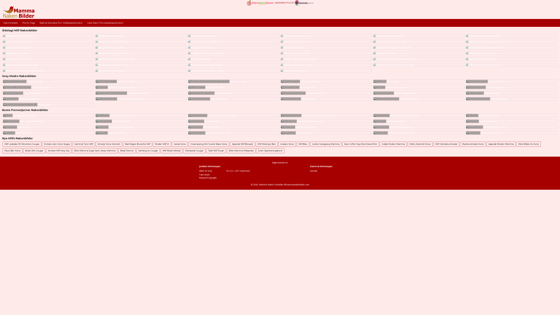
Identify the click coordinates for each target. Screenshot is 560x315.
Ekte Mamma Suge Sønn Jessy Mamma (95, 150)
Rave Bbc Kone (12, 150)
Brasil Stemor (127, 150)
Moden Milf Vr (162, 144)
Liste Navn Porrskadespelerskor (105, 22)
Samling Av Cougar (148, 150)
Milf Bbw (303, 144)
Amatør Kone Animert (109, 144)
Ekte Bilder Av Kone (528, 144)
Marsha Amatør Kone (473, 144)
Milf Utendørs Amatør (446, 144)
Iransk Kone (180, 144)
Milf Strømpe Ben (267, 144)
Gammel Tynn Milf (83, 144)
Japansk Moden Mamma (501, 144)
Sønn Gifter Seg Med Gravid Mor (360, 144)
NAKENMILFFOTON (284, 2)
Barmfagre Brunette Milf (137, 144)
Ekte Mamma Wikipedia (241, 150)
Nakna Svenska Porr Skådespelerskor (61, 22)
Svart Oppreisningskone (270, 150)
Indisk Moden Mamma (393, 144)
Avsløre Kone (287, 144)
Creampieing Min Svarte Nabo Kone (208, 144)
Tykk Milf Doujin (216, 150)
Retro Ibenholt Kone (420, 144)
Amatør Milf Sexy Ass (58, 150)
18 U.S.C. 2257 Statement (238, 170)
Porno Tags (28, 22)
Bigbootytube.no (280, 162)
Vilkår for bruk (205, 170)
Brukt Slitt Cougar (34, 150)
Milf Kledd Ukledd (171, 150)
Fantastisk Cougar (194, 150)
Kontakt (313, 170)
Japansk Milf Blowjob (242, 144)
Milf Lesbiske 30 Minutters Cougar (22, 144)
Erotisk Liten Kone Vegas (57, 144)
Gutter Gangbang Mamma (326, 144)
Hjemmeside (10, 22)
